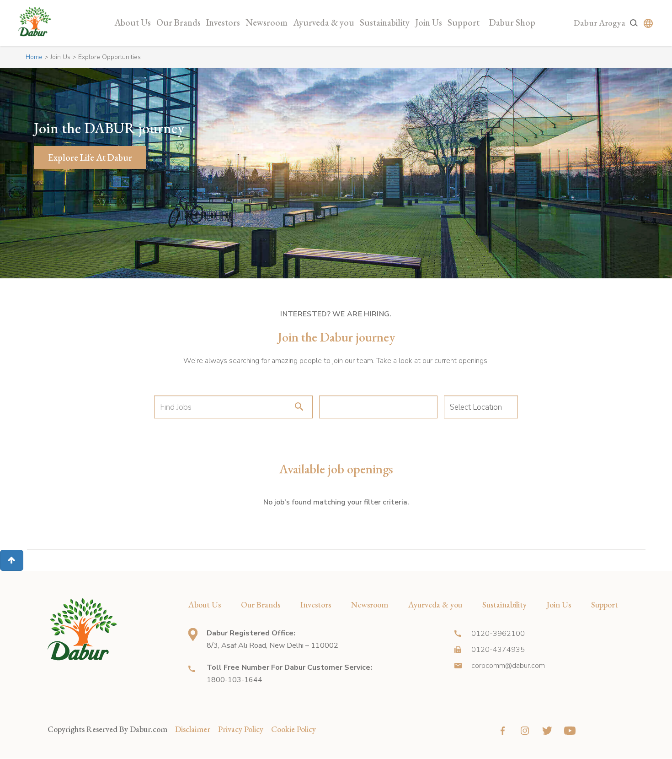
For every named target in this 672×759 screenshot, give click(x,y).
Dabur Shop (512, 22)
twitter (547, 731)
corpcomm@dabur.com (508, 666)
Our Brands (178, 22)
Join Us (428, 22)
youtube (570, 731)
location (192, 634)
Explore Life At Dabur (90, 157)
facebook (502, 731)
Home (34, 57)
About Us (132, 22)
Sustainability (385, 22)
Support (464, 22)
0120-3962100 (498, 634)
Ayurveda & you (323, 22)
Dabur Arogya (599, 22)
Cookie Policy (293, 729)
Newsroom (266, 22)
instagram (525, 731)
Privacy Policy (240, 729)
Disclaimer (192, 729)
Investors (223, 22)
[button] (11, 560)
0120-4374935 (498, 650)
